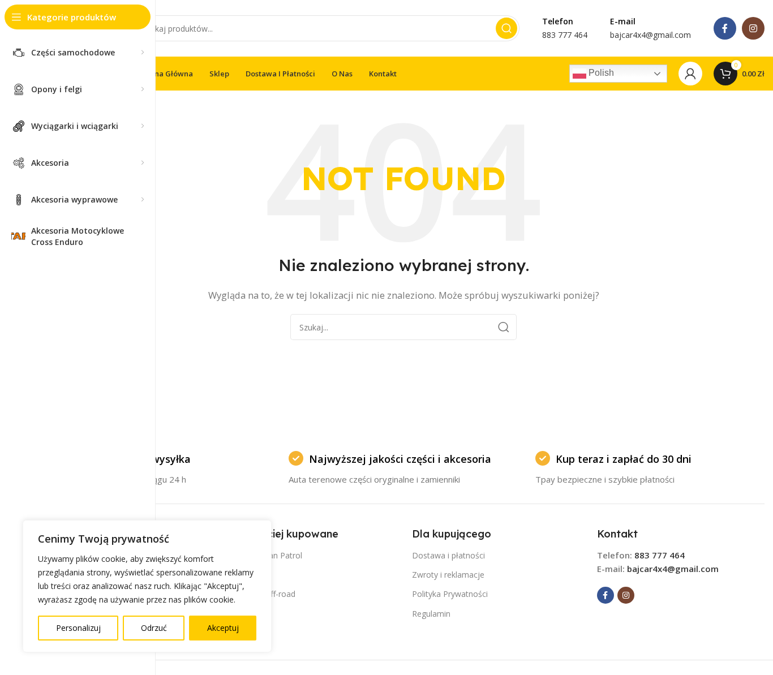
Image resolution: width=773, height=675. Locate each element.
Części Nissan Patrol (264, 555)
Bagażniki (245, 632)
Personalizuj (78, 627)
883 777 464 (659, 555)
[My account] (690, 73)
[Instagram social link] (753, 28)
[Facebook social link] (725, 28)
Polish (600, 73)
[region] (147, 586)
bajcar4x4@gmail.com (673, 568)
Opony (239, 574)
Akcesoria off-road (261, 593)
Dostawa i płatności (448, 555)
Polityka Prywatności (450, 593)
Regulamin (431, 613)
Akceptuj (223, 627)
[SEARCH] (506, 28)
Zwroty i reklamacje (448, 574)
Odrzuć (154, 627)
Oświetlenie (248, 613)
